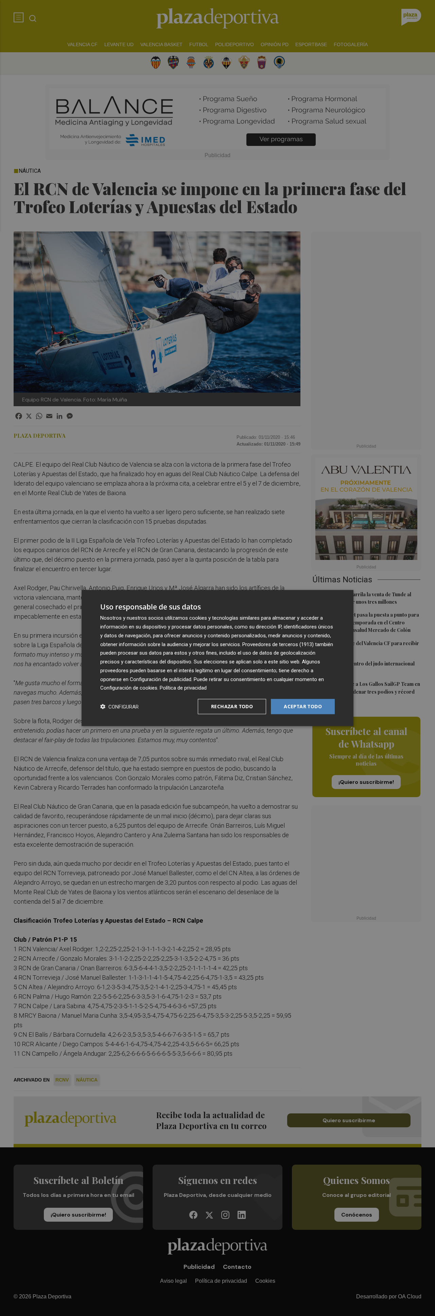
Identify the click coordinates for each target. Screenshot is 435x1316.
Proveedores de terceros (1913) (278, 644)
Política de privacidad (183, 688)
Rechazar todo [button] (232, 706)
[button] (119, 707)
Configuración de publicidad (160, 679)
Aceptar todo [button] (303, 706)
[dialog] (217, 658)
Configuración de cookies (128, 688)
